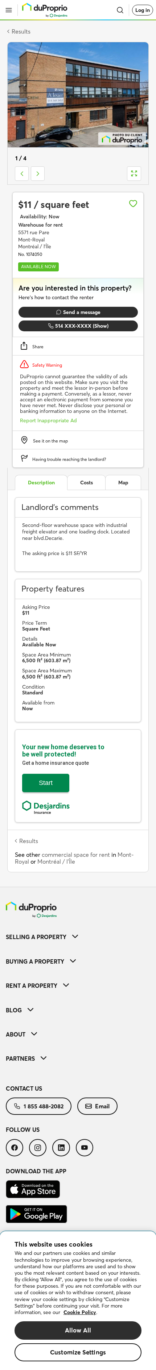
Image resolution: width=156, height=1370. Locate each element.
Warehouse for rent (40, 225)
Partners (20, 1058)
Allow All (78, 1330)
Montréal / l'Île (56, 861)
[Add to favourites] (133, 204)
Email (102, 1106)
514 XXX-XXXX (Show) (81, 326)
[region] (78, 1300)
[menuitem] (78, 936)
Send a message (81, 312)
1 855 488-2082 (43, 1106)
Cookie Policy (79, 1312)
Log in (142, 10)
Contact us (24, 1088)
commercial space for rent (76, 854)
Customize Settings (78, 1352)
